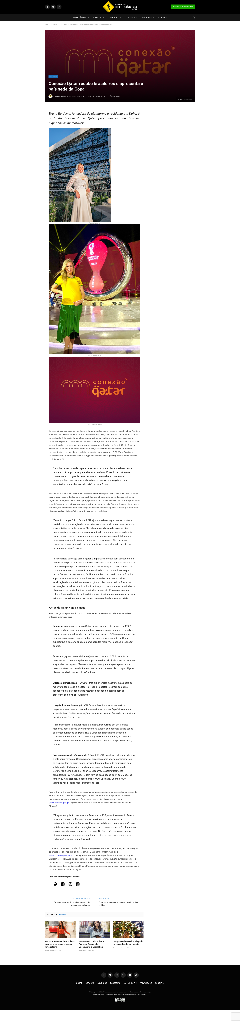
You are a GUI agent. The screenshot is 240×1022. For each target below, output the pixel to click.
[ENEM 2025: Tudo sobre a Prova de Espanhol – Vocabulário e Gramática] (94, 929)
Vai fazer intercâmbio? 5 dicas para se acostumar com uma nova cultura (60, 944)
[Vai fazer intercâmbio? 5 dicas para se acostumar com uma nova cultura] (60, 929)
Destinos (53, 77)
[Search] (193, 17)
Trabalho (113, 18)
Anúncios (102, 983)
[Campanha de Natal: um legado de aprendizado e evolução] (128, 929)
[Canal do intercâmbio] (120, 7)
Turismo (130, 18)
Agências (147, 18)
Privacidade (146, 983)
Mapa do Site (130, 983)
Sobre (161, 18)
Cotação (90, 983)
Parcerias (115, 983)
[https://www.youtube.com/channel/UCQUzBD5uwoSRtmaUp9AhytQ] (78, 885)
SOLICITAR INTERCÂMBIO (183, 7)
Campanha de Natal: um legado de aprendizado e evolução (128, 942)
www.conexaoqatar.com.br (62, 855)
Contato (159, 983)
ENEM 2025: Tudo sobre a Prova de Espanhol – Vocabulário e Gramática (91, 944)
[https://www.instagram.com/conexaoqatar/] (70, 885)
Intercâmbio (79, 18)
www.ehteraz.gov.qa (59, 802)
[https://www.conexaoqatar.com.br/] (55, 885)
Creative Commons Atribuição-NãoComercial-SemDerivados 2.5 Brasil (119, 994)
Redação (59, 96)
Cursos (97, 18)
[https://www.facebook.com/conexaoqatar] (62, 885)
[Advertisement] (120, 56)
